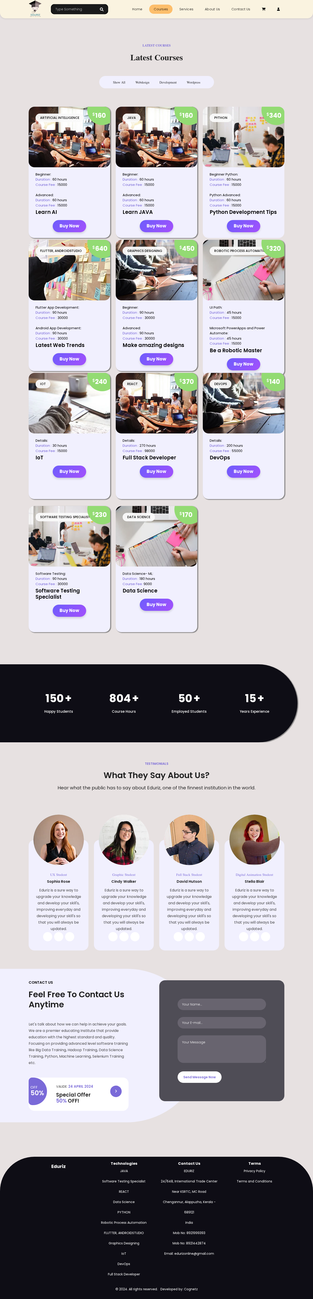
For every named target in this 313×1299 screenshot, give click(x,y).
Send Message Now (199, 1077)
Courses (161, 9)
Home (137, 9)
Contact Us (240, 9)
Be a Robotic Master (236, 350)
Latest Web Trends (60, 345)
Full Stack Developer (149, 457)
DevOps (220, 457)
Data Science (140, 590)
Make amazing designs (153, 345)
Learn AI (46, 212)
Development (168, 82)
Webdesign (142, 82)
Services (186, 9)
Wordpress (193, 82)
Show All (119, 82)
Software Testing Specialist (58, 593)
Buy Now (69, 226)
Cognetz (191, 1289)
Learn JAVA (138, 212)
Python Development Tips (243, 212)
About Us (212, 9)
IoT (39, 457)
